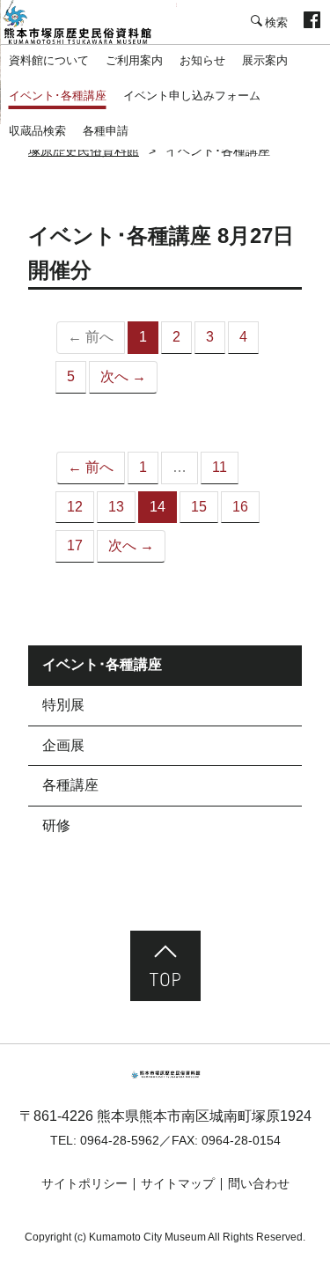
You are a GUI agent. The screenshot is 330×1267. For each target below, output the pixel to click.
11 (219, 467)
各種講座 (70, 784)
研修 (56, 825)
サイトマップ (178, 1183)
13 (116, 506)
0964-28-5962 (119, 1140)
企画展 (63, 745)
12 (75, 506)
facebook (312, 22)
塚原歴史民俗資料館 (88, 22)
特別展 (63, 704)
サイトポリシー (84, 1183)
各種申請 (105, 130)
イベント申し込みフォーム (191, 95)
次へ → (123, 376)
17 (75, 545)
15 (199, 506)
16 (240, 506)
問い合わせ (259, 1183)
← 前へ (91, 467)
